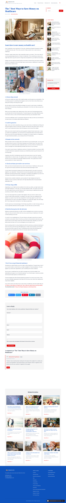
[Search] (60, 3)
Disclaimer (35, 487)
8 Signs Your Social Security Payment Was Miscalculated (56, 39)
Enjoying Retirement (51, 472)
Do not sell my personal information (39, 489)
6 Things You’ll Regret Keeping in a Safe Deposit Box (25, 286)
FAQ (33, 478)
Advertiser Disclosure (37, 476)
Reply (8, 367)
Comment (9, 312)
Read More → (9, 413)
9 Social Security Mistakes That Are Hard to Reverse (56, 53)
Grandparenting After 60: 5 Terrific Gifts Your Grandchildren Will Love (32, 430)
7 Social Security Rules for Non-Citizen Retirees (56, 44)
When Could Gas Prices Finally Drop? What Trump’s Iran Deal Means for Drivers (14, 454)
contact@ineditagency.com (9, 477)
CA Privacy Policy (36, 495)
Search (61, 10)
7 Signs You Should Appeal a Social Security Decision (56, 58)
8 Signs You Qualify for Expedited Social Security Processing (56, 48)
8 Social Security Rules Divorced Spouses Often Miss (56, 63)
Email (8, 329)
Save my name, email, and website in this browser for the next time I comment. (21, 341)
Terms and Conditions (37, 485)
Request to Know (36, 491)
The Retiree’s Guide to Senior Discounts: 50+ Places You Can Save (50, 430)
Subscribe (53, 88)
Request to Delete (36, 493)
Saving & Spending (14, 14)
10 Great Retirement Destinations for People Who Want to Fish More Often (56, 24)
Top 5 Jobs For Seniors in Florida (56, 28)
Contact (34, 472)
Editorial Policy (35, 474)
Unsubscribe (35, 481)
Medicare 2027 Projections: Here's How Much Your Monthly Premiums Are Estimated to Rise (56, 34)
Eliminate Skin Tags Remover (14, 356)
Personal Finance (51, 474)
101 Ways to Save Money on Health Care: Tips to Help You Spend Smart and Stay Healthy (24, 285)
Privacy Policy (35, 483)
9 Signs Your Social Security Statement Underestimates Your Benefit (55, 69)
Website (8, 334)
